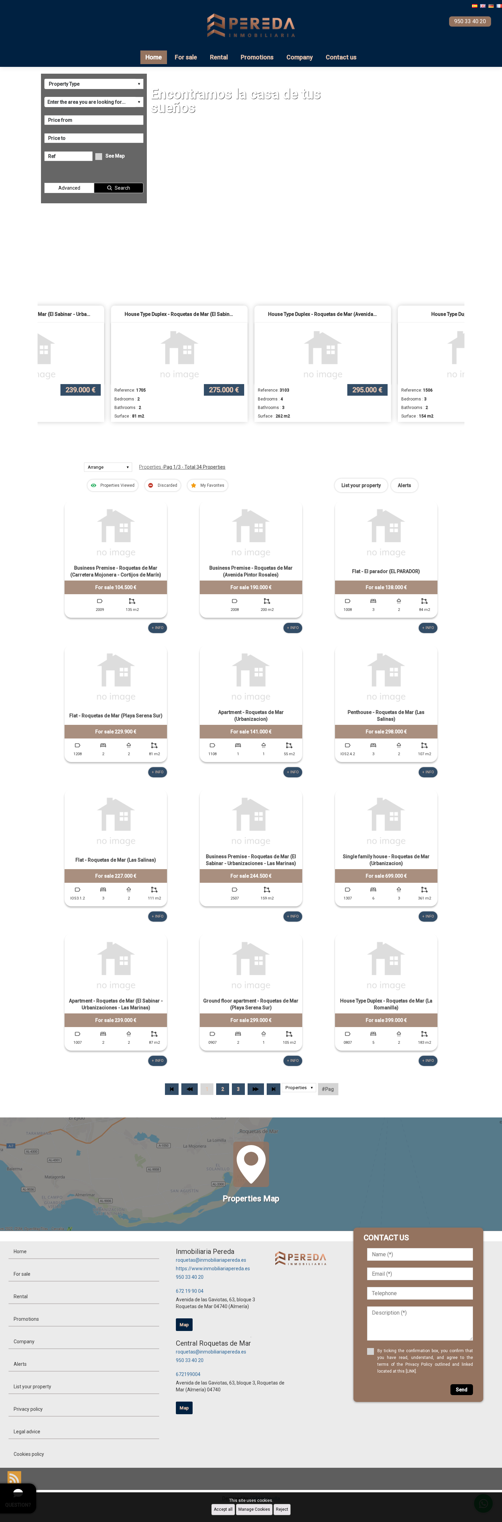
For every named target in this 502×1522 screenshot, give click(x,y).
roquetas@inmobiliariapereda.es (211, 1260)
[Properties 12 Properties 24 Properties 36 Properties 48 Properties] (299, 1089)
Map (184, 1324)
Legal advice (27, 1431)
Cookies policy (29, 1454)
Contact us (341, 57)
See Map (115, 156)
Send (462, 1389)
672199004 (188, 1374)
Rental (219, 57)
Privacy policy (28, 1409)
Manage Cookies (254, 1509)
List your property (361, 485)
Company (300, 57)
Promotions (257, 57)
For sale (186, 57)
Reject (282, 1509)
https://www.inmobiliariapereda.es (213, 1268)
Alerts (404, 485)
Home (153, 57)
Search (122, 188)
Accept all (223, 1509)
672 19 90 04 (190, 1291)
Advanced (69, 188)
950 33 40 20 (190, 1277)
